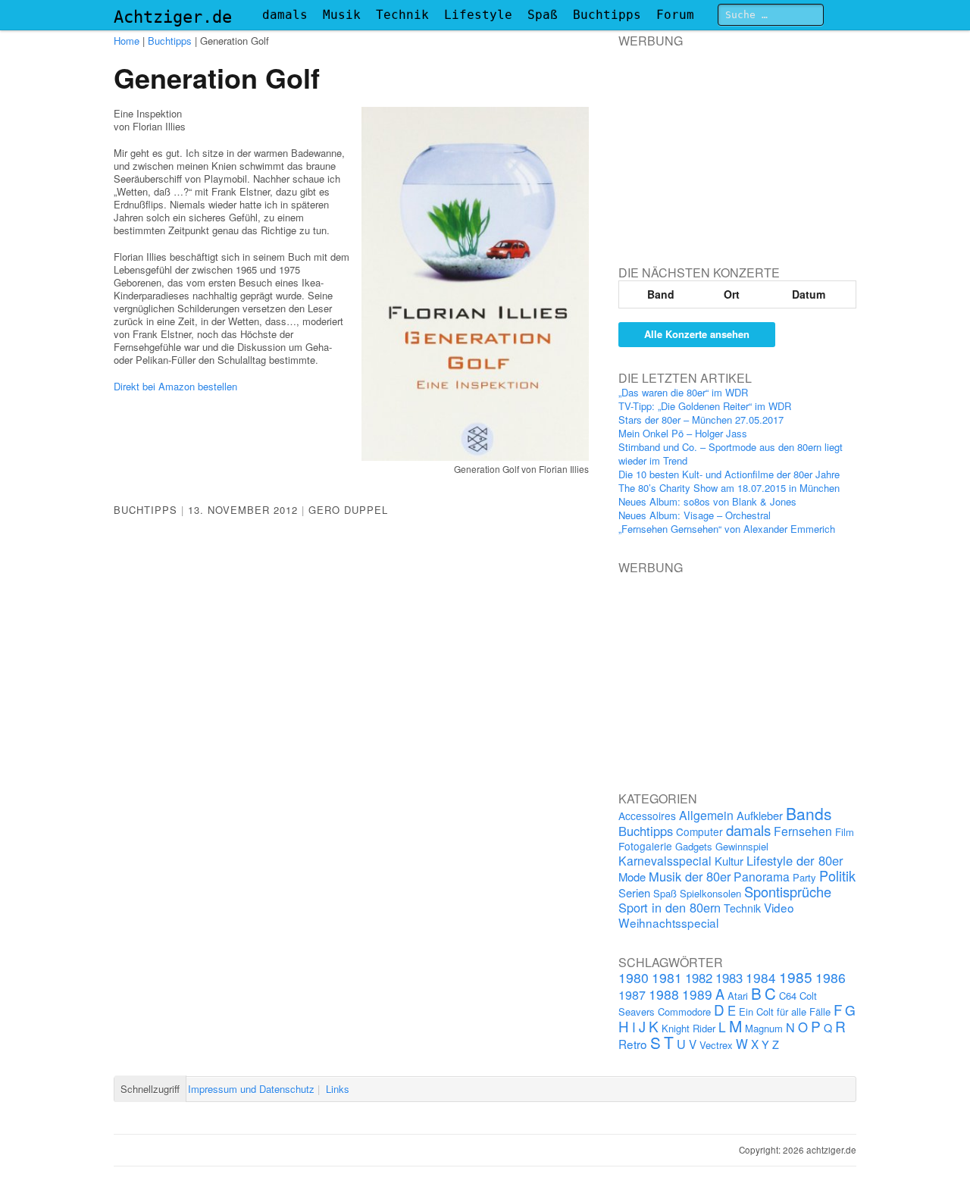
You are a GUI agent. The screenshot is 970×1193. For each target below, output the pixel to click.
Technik (402, 15)
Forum (675, 15)
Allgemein (706, 815)
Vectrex (716, 1045)
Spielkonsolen (710, 893)
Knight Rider (688, 1028)
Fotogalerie (645, 845)
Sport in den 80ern (669, 907)
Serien (634, 892)
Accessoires (647, 815)
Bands (809, 813)
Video (779, 907)
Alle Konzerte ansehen (696, 334)
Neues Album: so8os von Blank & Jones (707, 501)
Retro (632, 1043)
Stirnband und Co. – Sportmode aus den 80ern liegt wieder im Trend (730, 454)
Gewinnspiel (741, 846)
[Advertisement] (732, 143)
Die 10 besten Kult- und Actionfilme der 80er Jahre (729, 474)
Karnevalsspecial (665, 860)
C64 (787, 995)
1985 (795, 976)
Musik (342, 15)
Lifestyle (478, 15)
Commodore (684, 1011)
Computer (699, 831)
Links (337, 1089)
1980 (633, 977)
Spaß (542, 15)
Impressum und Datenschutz (251, 1089)
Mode (632, 877)
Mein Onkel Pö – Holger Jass (682, 433)
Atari (738, 995)
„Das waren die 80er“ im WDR (683, 392)
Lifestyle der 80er (794, 860)
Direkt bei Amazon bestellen (175, 386)
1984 (761, 977)
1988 (664, 994)
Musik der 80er (690, 876)
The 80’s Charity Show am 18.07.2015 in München (729, 488)
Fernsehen (803, 830)
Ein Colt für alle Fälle (785, 1011)
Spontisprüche (787, 891)
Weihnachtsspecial (668, 922)
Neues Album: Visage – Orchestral (694, 515)
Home (126, 40)
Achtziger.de (173, 17)
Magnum (764, 1028)
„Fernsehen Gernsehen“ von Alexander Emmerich (726, 528)
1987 (632, 994)
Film (844, 832)
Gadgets (693, 846)
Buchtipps (607, 15)
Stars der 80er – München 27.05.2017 (701, 419)
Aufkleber (760, 815)
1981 (667, 977)
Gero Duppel (348, 510)
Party (804, 877)
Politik (837, 875)
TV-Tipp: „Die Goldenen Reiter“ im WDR (704, 406)
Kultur (729, 861)
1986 (830, 977)
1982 (698, 978)
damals (285, 15)
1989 (697, 994)
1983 (729, 978)
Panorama (762, 876)
